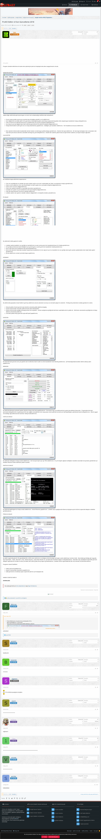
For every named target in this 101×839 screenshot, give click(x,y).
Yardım (90, 831)
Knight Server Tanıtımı (35, 809)
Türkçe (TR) (16, 831)
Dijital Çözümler (84, 824)
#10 (97, 784)
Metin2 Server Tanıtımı (36, 812)
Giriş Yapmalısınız (20, 586)
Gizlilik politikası (85, 831)
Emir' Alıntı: (6, 616)
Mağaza (95, 4)
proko (33, 25)
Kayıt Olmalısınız (32, 586)
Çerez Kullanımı (59, 817)
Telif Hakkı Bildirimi (85, 813)
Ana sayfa (96, 831)
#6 (97, 709)
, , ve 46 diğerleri (17, 598)
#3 (97, 649)
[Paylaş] (95, 63)
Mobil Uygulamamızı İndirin (87, 820)
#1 (97, 63)
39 (9, 28)
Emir (4, 25)
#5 (97, 687)
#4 (97, 668)
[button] (78, 5)
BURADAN (16, 818)
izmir (97, 605)
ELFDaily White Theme (7, 831)
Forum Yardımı (59, 813)
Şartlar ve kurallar (76, 831)
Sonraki (13, 28)
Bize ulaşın (69, 831)
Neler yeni (85, 4)
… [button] (7, 28)
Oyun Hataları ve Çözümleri (37, 816)
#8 (97, 747)
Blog (65, 4)
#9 (97, 766)
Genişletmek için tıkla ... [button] (51, 628)
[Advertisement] (50, 51)
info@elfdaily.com (84, 817)
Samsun (96, 721)
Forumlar (74, 4)
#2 (97, 612)
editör (25, 25)
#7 (97, 728)
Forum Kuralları (59, 809)
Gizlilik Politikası (59, 820)
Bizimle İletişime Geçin (86, 809)
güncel (29, 25)
